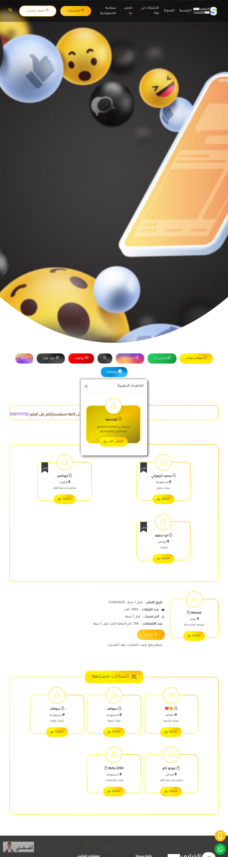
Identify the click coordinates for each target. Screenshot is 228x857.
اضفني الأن (115, 441)
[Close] (86, 386)
